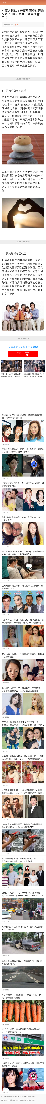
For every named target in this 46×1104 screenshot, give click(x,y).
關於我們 (4, 1100)
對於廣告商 (31, 1100)
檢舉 (16, 24)
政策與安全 (12, 1100)
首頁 (4, 2)
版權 (24, 1100)
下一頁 (23, 354)
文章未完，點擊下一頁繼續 (23, 346)
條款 (17, 1100)
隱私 (21, 1100)
